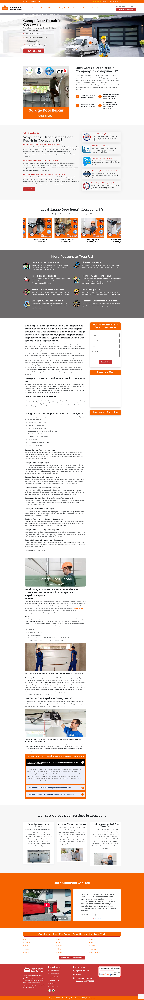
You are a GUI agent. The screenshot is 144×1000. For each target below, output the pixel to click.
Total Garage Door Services (71, 998)
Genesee (60, 939)
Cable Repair (54, 970)
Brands (85, 8)
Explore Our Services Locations (72, 957)
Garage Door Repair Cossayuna (49, 14)
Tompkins (93, 942)
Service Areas (54, 980)
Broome (60, 946)
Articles (52, 983)
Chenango (60, 952)
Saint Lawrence (95, 952)
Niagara (27, 952)
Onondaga (93, 949)
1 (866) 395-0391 (33, 51)
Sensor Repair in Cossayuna (72, 241)
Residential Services (47, 8)
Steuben (27, 942)
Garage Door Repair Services (68, 8)
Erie (59, 942)
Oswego (92, 946)
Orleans (27, 949)
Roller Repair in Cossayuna (46, 241)
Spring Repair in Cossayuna (98, 241)
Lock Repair (54, 977)
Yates (26, 946)
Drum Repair (54, 974)
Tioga (59, 949)
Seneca (92, 939)
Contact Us (96, 8)
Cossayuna (33, 14)
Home (34, 8)
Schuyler (27, 939)
